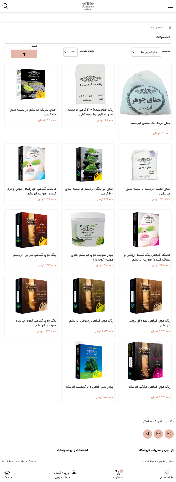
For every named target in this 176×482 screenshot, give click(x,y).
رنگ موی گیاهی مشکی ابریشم (149, 386)
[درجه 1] (145, 163)
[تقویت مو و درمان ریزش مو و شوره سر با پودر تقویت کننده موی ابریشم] (88, 229)
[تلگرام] (147, 434)
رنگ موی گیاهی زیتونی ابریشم (91, 320)
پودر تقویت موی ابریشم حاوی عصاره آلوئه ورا (92, 257)
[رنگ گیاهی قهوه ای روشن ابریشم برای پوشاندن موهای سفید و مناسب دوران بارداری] (145, 295)
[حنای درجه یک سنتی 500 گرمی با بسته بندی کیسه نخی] (145, 90)
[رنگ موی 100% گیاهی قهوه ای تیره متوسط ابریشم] (31, 295)
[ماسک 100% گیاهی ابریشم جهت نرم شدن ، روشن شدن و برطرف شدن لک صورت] (145, 229)
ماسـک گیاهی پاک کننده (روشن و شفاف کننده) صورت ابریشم (147, 257)
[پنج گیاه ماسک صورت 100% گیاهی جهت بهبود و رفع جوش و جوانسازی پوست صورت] (31, 163)
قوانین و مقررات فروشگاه (156, 450)
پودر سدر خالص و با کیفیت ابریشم (89, 386)
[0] (118, 473)
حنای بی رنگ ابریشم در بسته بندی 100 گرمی (89, 191)
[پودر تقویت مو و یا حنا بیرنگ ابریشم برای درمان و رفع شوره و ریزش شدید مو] (88, 163)
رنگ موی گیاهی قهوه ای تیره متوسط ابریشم (36, 323)
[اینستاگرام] (169, 434)
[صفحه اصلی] (169, 27)
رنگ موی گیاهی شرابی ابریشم (34, 255)
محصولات (157, 27)
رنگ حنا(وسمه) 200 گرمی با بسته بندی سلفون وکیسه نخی (90, 112)
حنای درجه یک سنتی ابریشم (150, 123)
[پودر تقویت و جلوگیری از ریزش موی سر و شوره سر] (31, 84)
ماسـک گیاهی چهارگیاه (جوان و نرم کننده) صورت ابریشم (31, 191)
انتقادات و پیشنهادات (72, 450)
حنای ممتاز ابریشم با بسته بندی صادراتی (148, 191)
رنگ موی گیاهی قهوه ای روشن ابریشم (149, 323)
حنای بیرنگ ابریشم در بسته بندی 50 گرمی (32, 112)
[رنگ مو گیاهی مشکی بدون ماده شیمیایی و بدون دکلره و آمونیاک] (145, 361)
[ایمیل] (158, 434)
